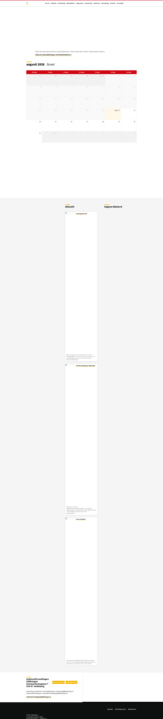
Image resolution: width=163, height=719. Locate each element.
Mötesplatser (71, 3)
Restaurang (105, 3)
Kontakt (112, 3)
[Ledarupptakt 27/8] (70, 282)
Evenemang (61, 3)
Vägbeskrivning (71, 682)
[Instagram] (33, 710)
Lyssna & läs (88, 3)
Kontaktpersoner (120, 709)
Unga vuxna (79, 3)
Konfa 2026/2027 (81, 519)
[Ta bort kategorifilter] (57, 64)
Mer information (58, 682)
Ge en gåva (120, 3)
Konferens (97, 3)
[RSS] (35, 710)
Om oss (47, 3)
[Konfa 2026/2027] (70, 588)
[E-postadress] (27, 710)
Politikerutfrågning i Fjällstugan (85, 365)
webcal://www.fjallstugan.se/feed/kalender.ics (53, 55)
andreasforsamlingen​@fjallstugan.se (38, 697)
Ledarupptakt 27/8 (81, 213)
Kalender (54, 3)
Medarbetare (132, 709)
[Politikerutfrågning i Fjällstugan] (70, 434)
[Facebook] (30, 710)
